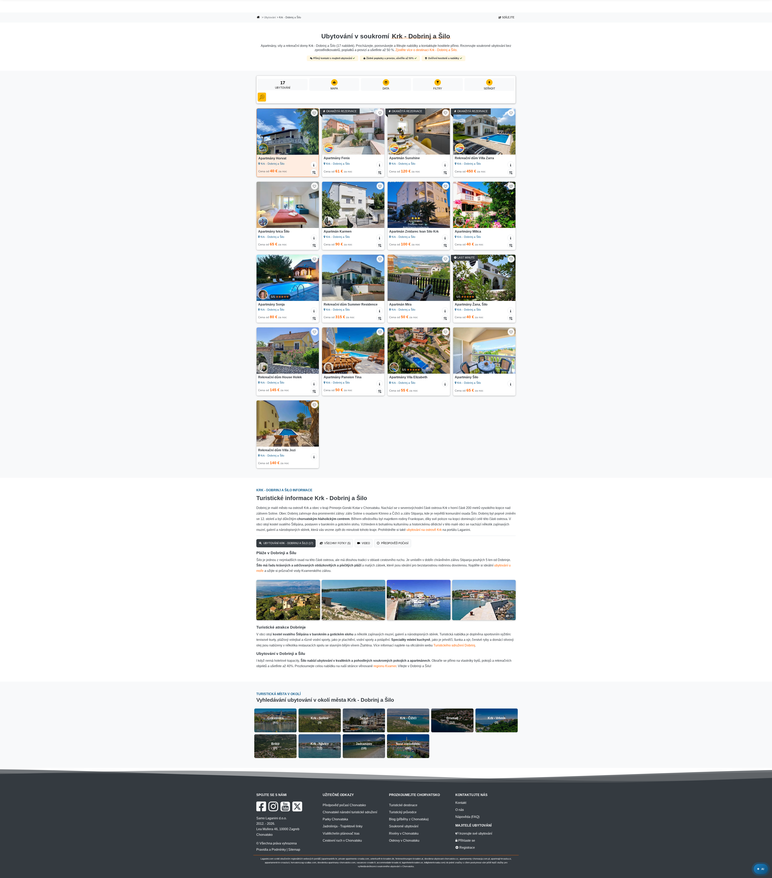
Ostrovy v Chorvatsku (404, 840)
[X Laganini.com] (297, 806)
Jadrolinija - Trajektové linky (342, 826)
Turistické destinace (403, 805)
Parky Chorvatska (335, 819)
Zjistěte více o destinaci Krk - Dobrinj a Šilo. (426, 50)
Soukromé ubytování (403, 826)
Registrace (467, 847)
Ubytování (270, 17)
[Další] (312, 132)
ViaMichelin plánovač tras (341, 833)
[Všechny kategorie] (262, 97)
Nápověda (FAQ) (467, 817)
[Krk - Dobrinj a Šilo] (288, 600)
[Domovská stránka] (258, 17)
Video (365, 543)
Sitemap (294, 849)
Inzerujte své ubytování (475, 833)
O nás (459, 809)
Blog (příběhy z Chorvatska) (409, 819)
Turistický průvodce (403, 812)
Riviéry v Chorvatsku (404, 833)
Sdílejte (507, 17)
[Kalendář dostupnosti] (314, 172)
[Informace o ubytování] (314, 164)
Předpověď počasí (394, 543)
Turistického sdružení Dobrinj (454, 645)
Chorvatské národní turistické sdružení (350, 812)
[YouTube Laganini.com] (285, 806)
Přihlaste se (466, 840)
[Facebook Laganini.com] (261, 806)
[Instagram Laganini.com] (273, 806)
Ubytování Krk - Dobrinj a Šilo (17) (288, 543)
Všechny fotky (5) (336, 543)
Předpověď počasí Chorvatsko (344, 805)
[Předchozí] (263, 132)
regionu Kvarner (385, 666)
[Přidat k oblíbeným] (314, 112)
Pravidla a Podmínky (271, 849)
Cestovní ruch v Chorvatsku (342, 840)
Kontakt (460, 802)
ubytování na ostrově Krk (424, 529)
